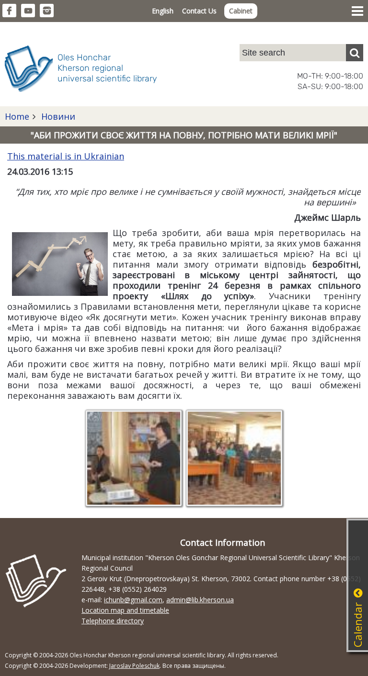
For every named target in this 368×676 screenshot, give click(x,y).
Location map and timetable (125, 610)
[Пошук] (354, 52)
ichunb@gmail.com (133, 599)
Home (17, 116)
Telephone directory (112, 620)
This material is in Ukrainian (65, 156)
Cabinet (241, 10)
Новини (57, 116)
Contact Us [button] (199, 10)
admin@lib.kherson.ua (200, 599)
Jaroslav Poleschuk (134, 666)
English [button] (162, 10)
